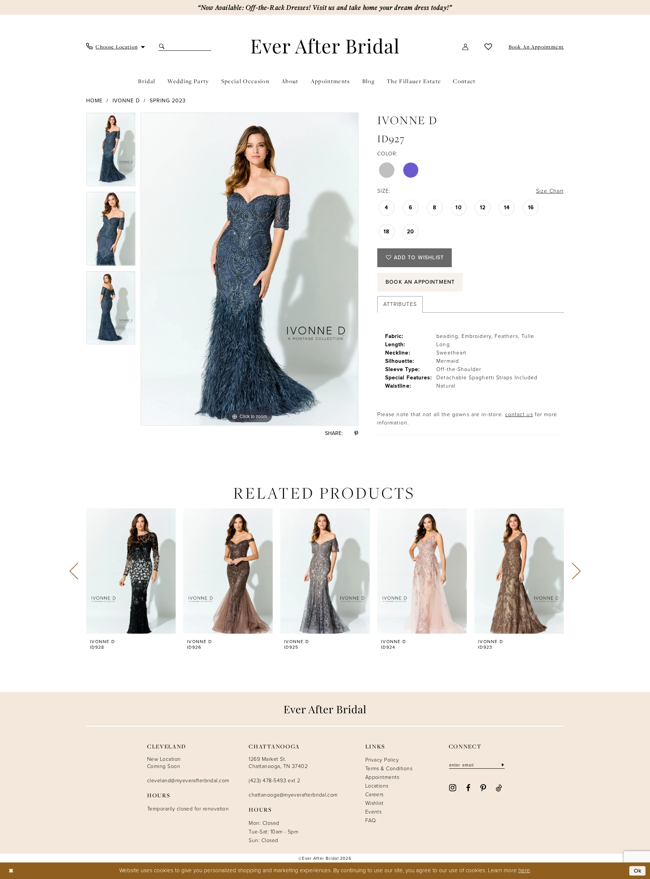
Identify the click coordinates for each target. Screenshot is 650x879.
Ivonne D (126, 101)
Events (373, 812)
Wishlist (374, 803)
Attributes (400, 304)
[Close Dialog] (11, 870)
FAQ (370, 820)
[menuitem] (116, 46)
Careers (374, 794)
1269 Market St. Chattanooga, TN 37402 (278, 762)
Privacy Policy (382, 760)
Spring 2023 (168, 101)
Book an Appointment (420, 282)
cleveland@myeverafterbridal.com (188, 781)
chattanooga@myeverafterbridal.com (293, 795)
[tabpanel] (110, 152)
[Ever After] (325, 45)
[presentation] (131, 571)
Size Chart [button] (549, 191)
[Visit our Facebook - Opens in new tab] (468, 787)
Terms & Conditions (388, 769)
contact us (519, 414)
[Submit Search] (162, 46)
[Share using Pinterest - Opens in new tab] (356, 433)
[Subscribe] (502, 765)
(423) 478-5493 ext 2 (274, 781)
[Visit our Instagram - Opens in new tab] (453, 787)
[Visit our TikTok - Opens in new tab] (499, 787)
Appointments (382, 777)
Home (94, 101)
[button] (466, 46)
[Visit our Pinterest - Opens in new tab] (483, 787)
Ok (638, 871)
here (524, 870)
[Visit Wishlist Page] (488, 46)
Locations (377, 786)
